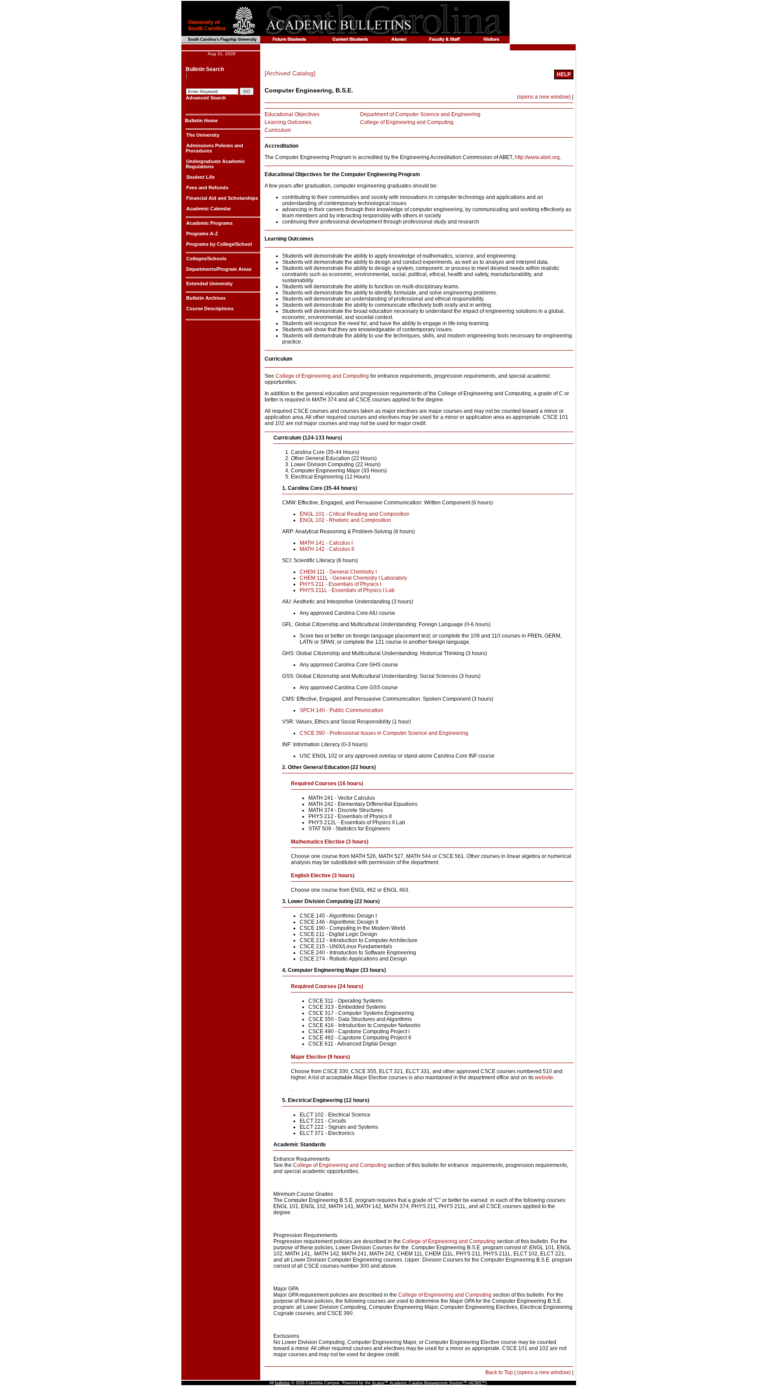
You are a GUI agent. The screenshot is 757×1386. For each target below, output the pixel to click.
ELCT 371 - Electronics (327, 1133)
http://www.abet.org (537, 157)
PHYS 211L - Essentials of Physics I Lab (347, 590)
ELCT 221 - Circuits (323, 1121)
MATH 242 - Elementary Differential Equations (362, 804)
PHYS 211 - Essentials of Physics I (340, 584)
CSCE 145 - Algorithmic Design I (338, 916)
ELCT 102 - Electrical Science (335, 1115)
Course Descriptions (209, 308)
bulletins (282, 1383)
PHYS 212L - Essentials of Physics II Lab (356, 822)
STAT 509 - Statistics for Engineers (349, 829)
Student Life (200, 177)
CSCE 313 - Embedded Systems (347, 1007)
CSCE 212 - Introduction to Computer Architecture (358, 940)
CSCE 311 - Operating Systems (345, 1001)
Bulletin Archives (205, 298)
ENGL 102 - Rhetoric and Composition (345, 520)
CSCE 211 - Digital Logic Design (338, 934)
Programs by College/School (218, 244)
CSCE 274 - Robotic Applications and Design (353, 959)
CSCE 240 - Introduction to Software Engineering (358, 953)
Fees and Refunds (206, 187)
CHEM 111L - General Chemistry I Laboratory (353, 578)
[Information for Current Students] (350, 39)
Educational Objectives (292, 114)
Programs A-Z (201, 233)
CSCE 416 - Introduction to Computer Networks (364, 1025)
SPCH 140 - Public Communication (342, 710)
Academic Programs (209, 223)
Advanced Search (206, 97)
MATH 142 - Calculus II (327, 549)
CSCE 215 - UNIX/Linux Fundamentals (346, 946)
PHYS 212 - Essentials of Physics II (350, 816)
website (544, 1077)
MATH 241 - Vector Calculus (341, 798)
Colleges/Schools (205, 258)
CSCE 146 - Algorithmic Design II (339, 922)
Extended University (209, 283)
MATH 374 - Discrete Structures (345, 810)
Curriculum (278, 130)
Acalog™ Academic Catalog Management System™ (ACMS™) (429, 1383)
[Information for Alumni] (399, 39)
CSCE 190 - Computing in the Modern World (352, 928)
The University (202, 135)
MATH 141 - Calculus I (326, 543)
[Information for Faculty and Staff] (444, 39)
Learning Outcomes (288, 122)
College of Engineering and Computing (406, 122)
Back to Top (499, 1372)
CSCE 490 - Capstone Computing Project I (359, 1031)
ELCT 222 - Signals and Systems (339, 1127)
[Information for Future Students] (289, 39)
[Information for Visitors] (491, 39)
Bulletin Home (201, 120)
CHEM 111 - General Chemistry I (338, 572)
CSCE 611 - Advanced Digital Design (352, 1044)
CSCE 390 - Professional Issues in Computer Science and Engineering (384, 733)
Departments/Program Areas (218, 269)
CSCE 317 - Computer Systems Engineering (361, 1013)
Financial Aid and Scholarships (221, 198)
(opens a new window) (544, 97)
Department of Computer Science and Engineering (420, 114)
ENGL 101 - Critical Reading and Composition (355, 514)
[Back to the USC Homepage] (203, 18)
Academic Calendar (208, 208)
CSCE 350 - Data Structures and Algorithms (360, 1019)
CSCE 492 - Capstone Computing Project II (359, 1038)
